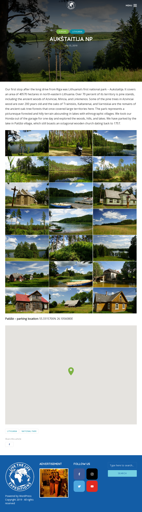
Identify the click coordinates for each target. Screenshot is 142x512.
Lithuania (77, 31)
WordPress (25, 496)
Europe (62, 31)
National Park (29, 431)
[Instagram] (92, 474)
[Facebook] (79, 474)
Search (122, 473)
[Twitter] (79, 486)
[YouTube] (92, 486)
